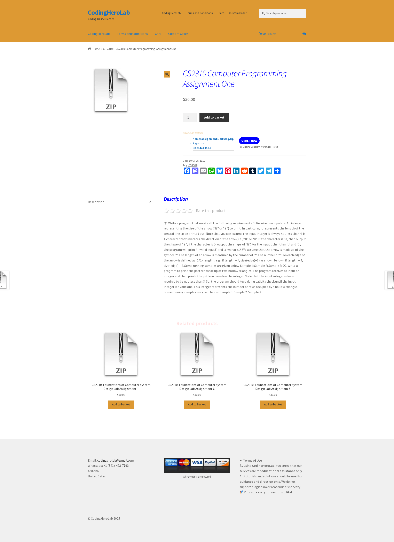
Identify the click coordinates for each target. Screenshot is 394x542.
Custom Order (238, 13)
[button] (167, 74)
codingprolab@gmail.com (115, 460)
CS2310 (192, 165)
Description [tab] (96, 202)
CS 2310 (108, 49)
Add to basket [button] (121, 404)
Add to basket (214, 117)
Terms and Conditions (199, 13)
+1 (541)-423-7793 (116, 465)
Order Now (249, 141)
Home (96, 49)
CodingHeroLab (109, 12)
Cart (221, 13)
